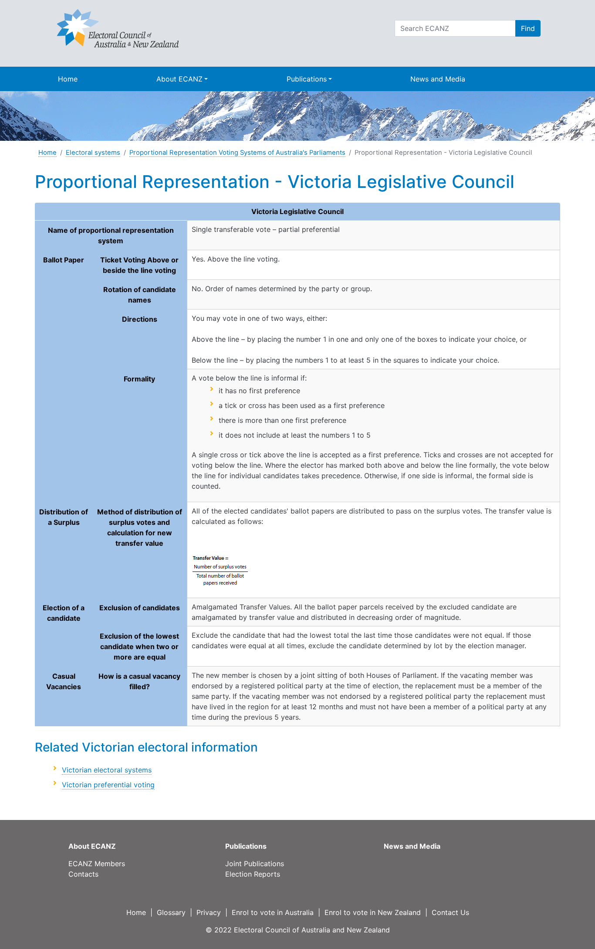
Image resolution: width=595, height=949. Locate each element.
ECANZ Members (96, 863)
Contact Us (450, 912)
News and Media (437, 79)
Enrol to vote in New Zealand (373, 912)
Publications (307, 79)
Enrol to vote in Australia (273, 912)
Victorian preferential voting (108, 784)
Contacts (83, 874)
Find (528, 28)
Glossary (171, 912)
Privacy (208, 912)
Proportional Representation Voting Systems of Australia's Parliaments (237, 152)
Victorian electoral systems (107, 769)
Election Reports (252, 874)
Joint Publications (254, 863)
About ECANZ (179, 79)
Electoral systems (93, 152)
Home (68, 79)
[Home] (117, 28)
